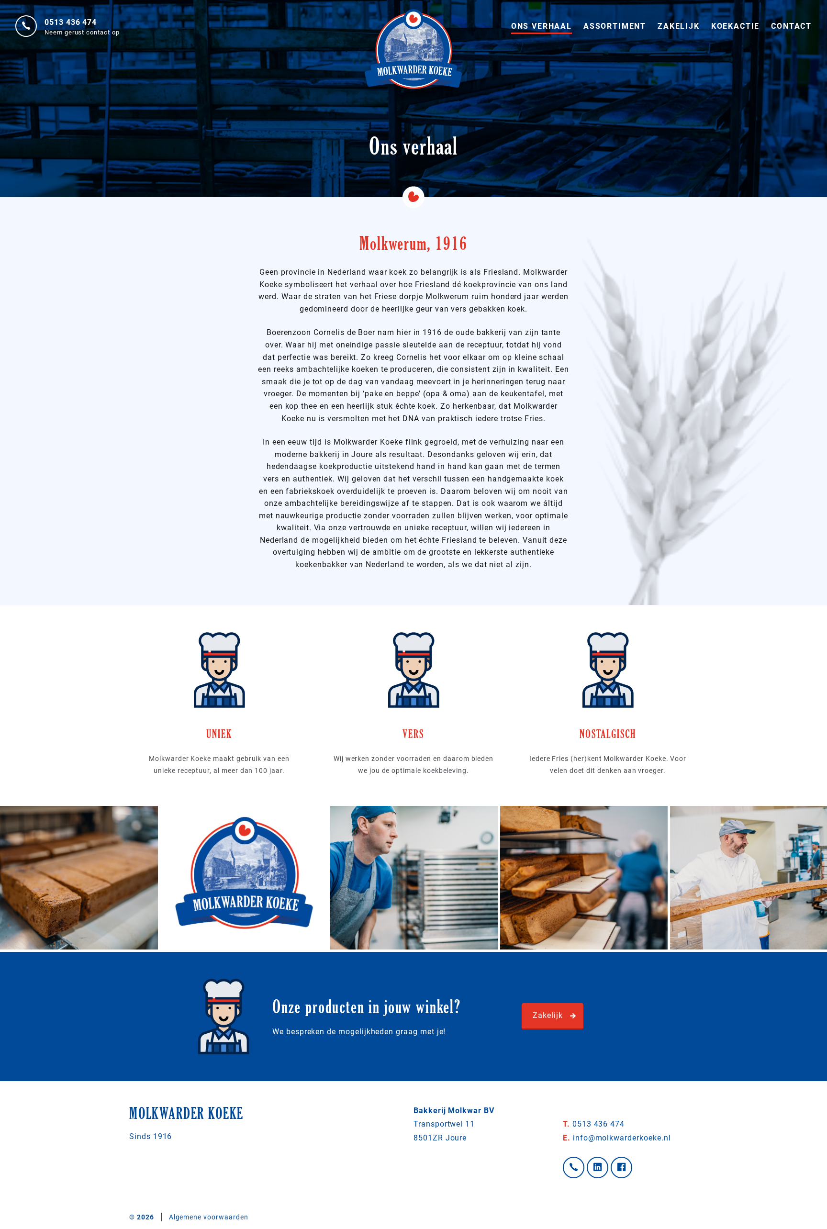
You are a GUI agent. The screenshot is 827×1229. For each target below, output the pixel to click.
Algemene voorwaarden (208, 1217)
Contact (791, 26)
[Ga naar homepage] (413, 19)
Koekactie (735, 26)
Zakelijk (679, 26)
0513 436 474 (71, 22)
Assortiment (614, 26)
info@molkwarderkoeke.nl (617, 1137)
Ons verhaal (541, 26)
